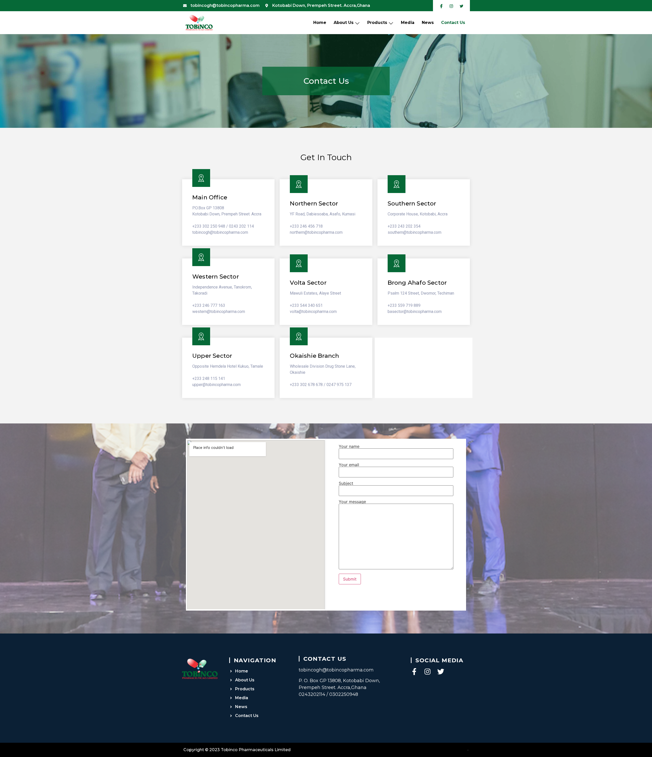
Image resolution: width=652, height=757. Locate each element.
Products (377, 22)
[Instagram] (427, 671)
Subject (346, 483)
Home (319, 22)
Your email (349, 465)
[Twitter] (440, 671)
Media (407, 22)
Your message (352, 502)
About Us (344, 22)
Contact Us (453, 22)
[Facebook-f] (414, 671)
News (428, 22)
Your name (349, 446)
